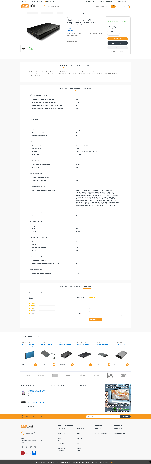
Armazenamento (32, 13)
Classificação (80, 297)
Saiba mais (111, 462)
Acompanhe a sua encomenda (107, 1)
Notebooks (61, 438)
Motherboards (80, 436)
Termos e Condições (100, 431)
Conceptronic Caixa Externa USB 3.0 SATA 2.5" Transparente (121, 345)
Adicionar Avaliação (95, 319)
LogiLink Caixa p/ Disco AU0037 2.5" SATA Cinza (47, 345)
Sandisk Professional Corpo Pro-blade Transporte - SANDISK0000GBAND (65, 345)
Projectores (61, 436)
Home (22, 13)
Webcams (79, 431)
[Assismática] (29, 6)
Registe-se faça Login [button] (125, 1)
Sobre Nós (98, 428)
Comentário (80, 301)
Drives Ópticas (61, 428)
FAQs (96, 436)
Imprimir (118, 47)
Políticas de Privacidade (101, 433)
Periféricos (79, 445)
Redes (78, 450)
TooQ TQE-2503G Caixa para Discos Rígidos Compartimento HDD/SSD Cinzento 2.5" (103, 345)
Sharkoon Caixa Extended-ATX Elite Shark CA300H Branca (36, 391)
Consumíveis (61, 450)
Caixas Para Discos (47, 13)
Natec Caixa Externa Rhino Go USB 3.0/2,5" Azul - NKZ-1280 (29, 345)
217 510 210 (24, 1)
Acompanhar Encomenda (120, 431)
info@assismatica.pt (51, 1)
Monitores (79, 438)
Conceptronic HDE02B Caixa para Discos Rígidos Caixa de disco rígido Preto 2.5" (84, 345)
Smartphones (61, 448)
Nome (79, 309)
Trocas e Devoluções (119, 436)
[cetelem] (118, 398)
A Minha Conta (118, 428)
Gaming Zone (80, 443)
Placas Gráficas (62, 433)
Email (79, 314)
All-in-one (79, 433)
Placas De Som (80, 428)
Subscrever (125, 416)
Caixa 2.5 (60, 13)
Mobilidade (79, 448)
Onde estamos (91, 1)
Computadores (61, 441)
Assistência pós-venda (119, 433)
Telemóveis (61, 443)
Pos (59, 431)
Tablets (60, 445)
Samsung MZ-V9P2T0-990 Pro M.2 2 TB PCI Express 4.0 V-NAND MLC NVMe (37, 401)
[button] (103, 6)
